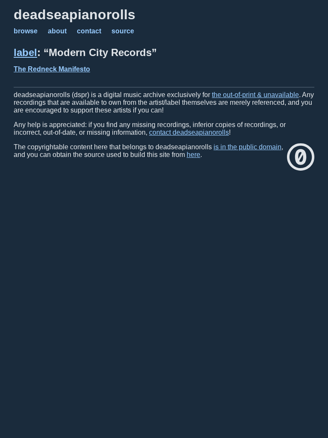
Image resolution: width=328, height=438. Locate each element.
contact (89, 31)
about (57, 31)
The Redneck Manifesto (52, 69)
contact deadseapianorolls (189, 132)
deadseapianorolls (74, 14)
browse (26, 31)
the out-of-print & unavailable (255, 94)
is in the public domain (247, 147)
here (193, 154)
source (122, 31)
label (25, 52)
